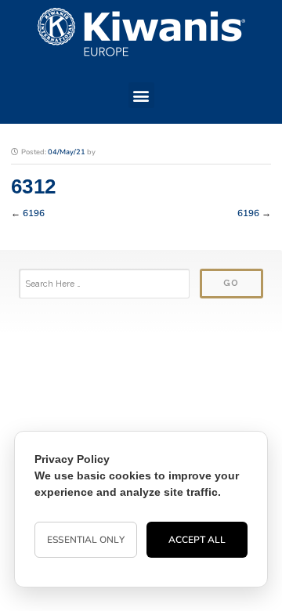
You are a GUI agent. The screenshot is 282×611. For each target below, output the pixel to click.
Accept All (197, 539)
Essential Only (85, 539)
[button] (141, 95)
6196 (34, 213)
